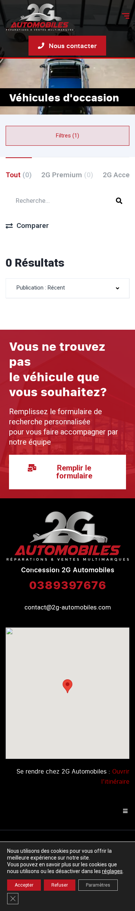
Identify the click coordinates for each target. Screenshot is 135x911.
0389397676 (67, 585)
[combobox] (67, 288)
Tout (19, 174)
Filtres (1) (67, 135)
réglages (112, 871)
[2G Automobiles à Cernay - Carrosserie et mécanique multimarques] (40, 17)
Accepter (24, 885)
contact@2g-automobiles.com (67, 607)
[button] (67, 686)
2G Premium (67, 174)
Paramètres (98, 885)
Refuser (59, 885)
